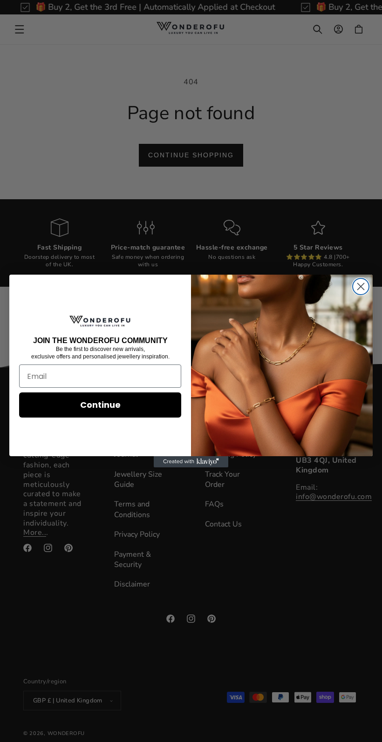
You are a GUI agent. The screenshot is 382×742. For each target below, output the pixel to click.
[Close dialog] (361, 286)
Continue (100, 405)
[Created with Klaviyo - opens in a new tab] (191, 461)
